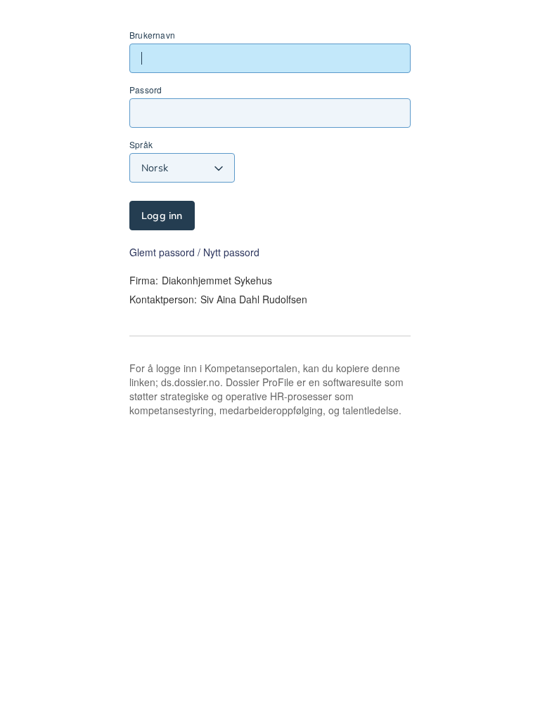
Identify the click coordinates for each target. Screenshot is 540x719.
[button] (194, 252)
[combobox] (182, 168)
